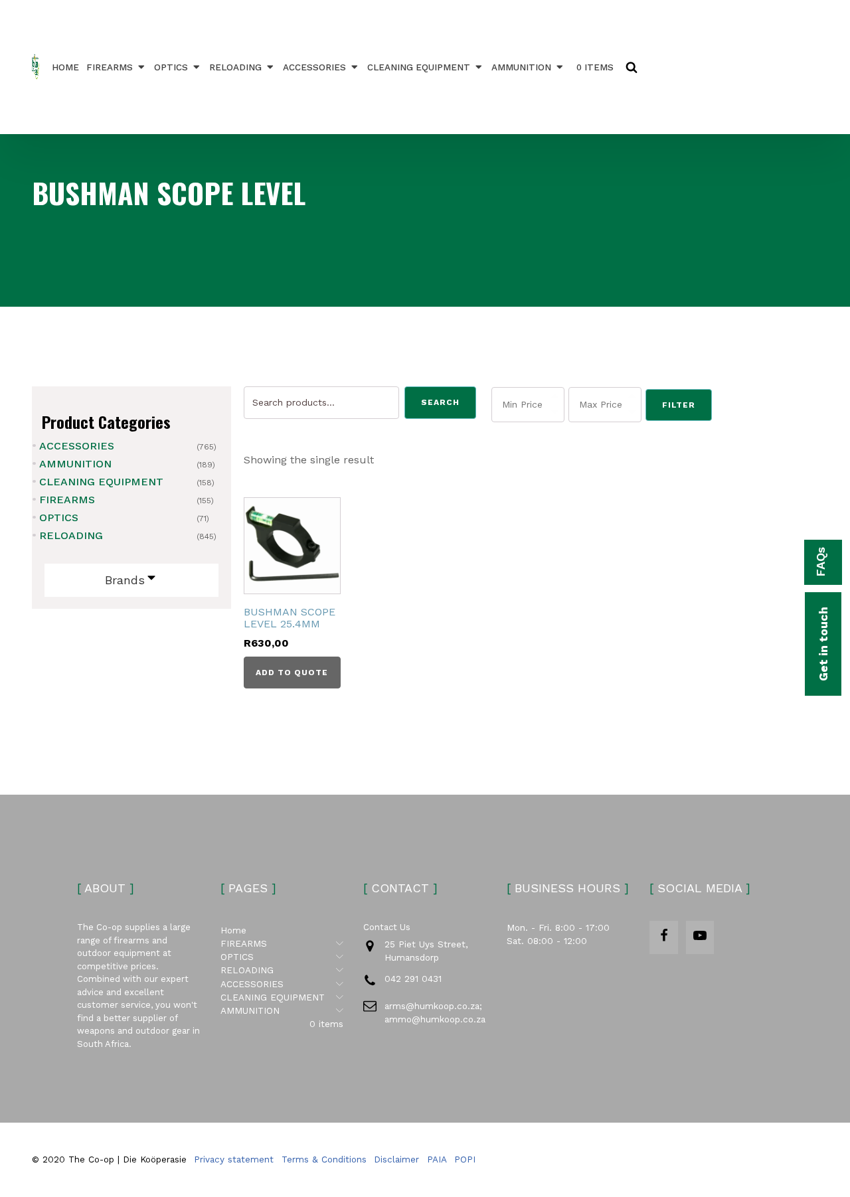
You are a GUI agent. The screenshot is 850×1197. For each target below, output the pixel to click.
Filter (678, 405)
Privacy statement (234, 1159)
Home (65, 67)
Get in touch (823, 644)
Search (440, 402)
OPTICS (171, 67)
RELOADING (235, 67)
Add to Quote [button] (292, 672)
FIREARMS (109, 67)
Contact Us (386, 927)
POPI (464, 1159)
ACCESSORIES (314, 67)
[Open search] (631, 67)
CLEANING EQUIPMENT (418, 67)
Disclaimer (396, 1159)
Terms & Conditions (324, 1159)
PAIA (437, 1159)
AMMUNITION (521, 67)
